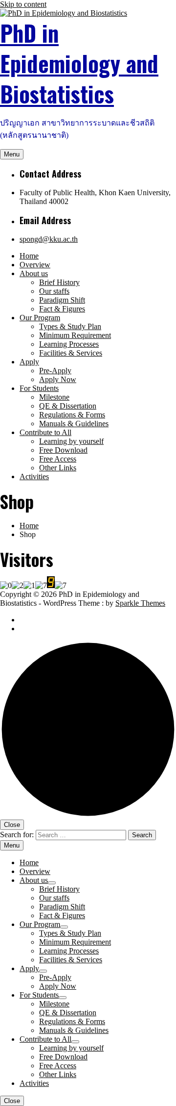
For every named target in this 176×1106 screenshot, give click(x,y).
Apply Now (57, 379)
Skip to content (23, 4)
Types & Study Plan (70, 326)
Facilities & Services (70, 353)
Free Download (63, 450)
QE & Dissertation (67, 406)
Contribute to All (45, 432)
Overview (35, 264)
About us (34, 273)
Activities (34, 476)
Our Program (40, 317)
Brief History (59, 282)
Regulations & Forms (72, 415)
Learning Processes (69, 344)
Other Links (57, 467)
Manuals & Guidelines (74, 423)
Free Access (57, 459)
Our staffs (54, 291)
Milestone (54, 397)
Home (29, 256)
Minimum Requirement (75, 335)
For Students (39, 388)
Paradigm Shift (62, 300)
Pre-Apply (55, 370)
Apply (29, 362)
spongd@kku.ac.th (49, 239)
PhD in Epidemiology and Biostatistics (79, 63)
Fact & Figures (62, 309)
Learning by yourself (71, 441)
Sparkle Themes (140, 603)
